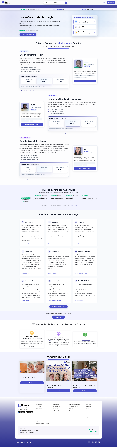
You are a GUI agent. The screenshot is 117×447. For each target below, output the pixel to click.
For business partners (76, 7)
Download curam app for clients (42, 423)
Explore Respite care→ (80, 243)
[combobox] (55, 2)
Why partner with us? (73, 406)
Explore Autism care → (53, 243)
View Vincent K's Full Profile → (85, 81)
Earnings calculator (56, 410)
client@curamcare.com (26, 430)
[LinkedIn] (99, 442)
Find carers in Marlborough (28, 34)
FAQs (87, 414)
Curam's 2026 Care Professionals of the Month (57, 386)
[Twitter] (92, 442)
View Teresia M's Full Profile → (32, 124)
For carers (56, 7)
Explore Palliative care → (80, 300)
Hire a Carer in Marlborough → (58, 306)
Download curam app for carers (59, 414)
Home (21, 12)
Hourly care (38, 406)
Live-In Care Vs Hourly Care (28, 378)
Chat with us (88, 406)
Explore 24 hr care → (26, 300)
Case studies (88, 410)
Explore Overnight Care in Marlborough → (30, 179)
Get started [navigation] (111, 2)
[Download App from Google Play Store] (21, 412)
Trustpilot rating (86, 340)
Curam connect (72, 410)
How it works (92, 7)
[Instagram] (96, 442)
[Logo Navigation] (6, 2)
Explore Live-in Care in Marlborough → (30, 91)
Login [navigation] (103, 2)
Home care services (26, 7)
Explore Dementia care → (27, 243)
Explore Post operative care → (81, 273)
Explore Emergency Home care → (55, 300)
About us (85, 7)
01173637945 (73, 205)
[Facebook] (89, 442)
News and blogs (89, 412)
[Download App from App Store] (29, 412)
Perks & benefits (56, 412)
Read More (32, 383)
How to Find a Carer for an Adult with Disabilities (84, 386)
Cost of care (47, 7)
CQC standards (53, 341)
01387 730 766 (37, 430)
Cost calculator (39, 419)
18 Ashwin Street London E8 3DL (28, 432)
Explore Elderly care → (26, 273)
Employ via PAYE (39, 421)
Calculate (58, 317)
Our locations (65, 7)
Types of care (37, 7)
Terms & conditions (90, 419)
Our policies (88, 417)
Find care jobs (55, 408)
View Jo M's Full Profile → (85, 168)
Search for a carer (39, 412)
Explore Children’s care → (53, 273)
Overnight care (39, 408)
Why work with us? (56, 406)
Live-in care (38, 410)
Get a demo (71, 408)
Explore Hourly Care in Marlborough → (58, 133)
